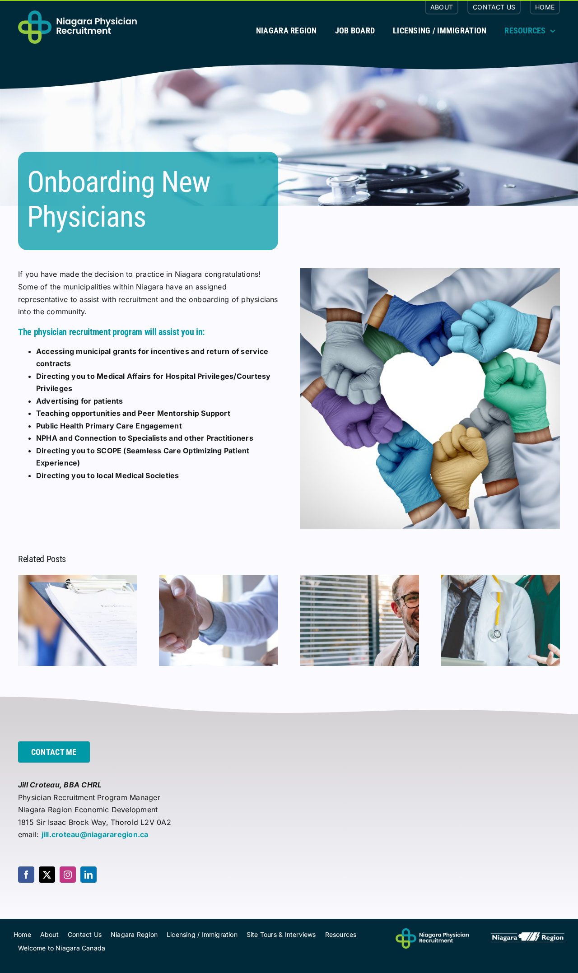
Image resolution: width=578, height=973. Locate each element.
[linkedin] (88, 874)
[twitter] (47, 874)
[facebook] (26, 874)
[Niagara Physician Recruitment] (432, 931)
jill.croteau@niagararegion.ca (95, 834)
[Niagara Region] (527, 935)
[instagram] (68, 874)
